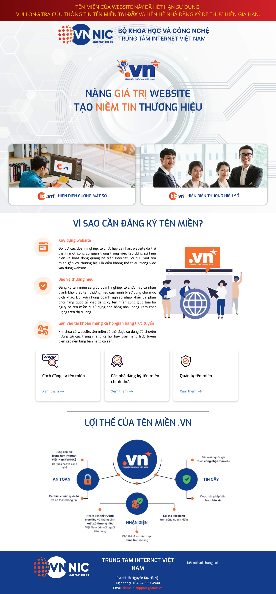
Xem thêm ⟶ (53, 391)
